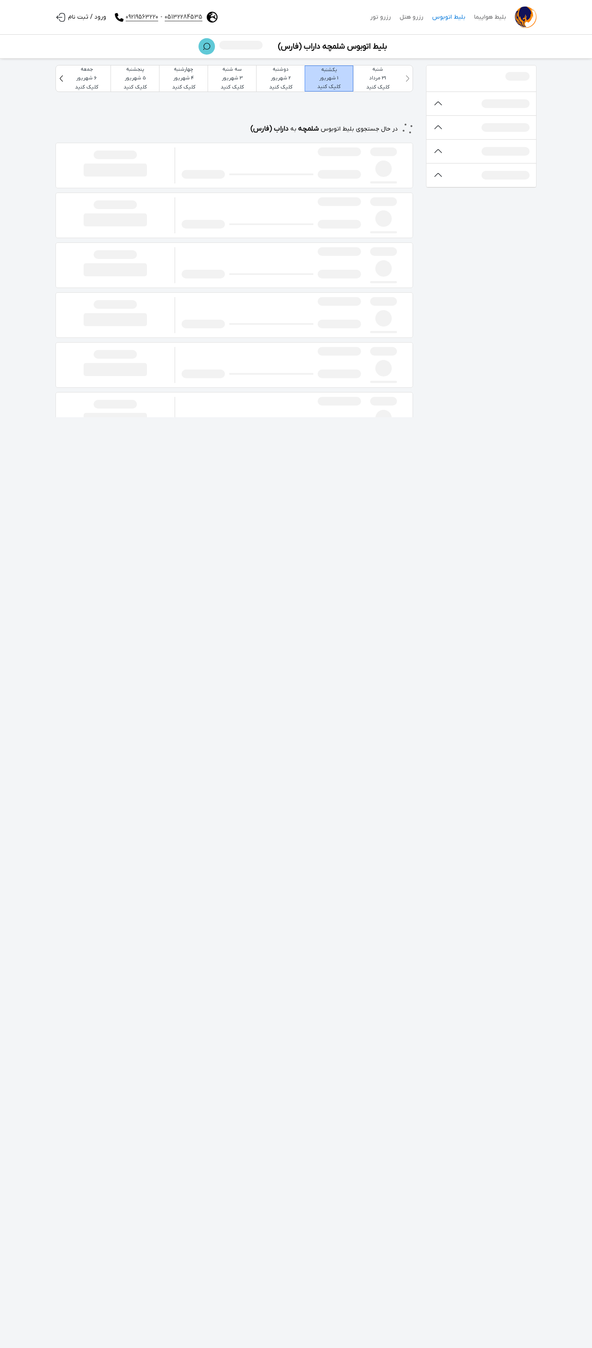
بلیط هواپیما (490, 17)
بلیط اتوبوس (448, 17)
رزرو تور (380, 17)
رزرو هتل (411, 17)
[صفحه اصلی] (526, 17)
